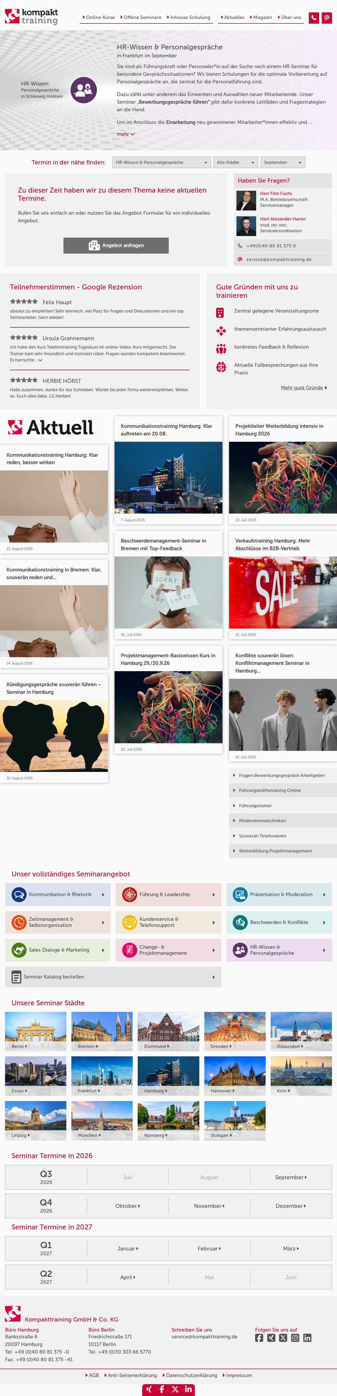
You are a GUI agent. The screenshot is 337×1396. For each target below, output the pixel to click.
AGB (93, 1375)
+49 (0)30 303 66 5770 (124, 1352)
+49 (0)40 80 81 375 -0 (41, 1352)
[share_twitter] (175, 1390)
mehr (123, 134)
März (289, 1248)
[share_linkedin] (188, 1390)
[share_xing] (148, 1390)
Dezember (289, 1206)
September (289, 1177)
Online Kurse (100, 17)
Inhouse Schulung (190, 17)
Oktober (126, 1206)
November (207, 1206)
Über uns (291, 17)
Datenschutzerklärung (191, 1375)
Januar (126, 1248)
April (126, 1277)
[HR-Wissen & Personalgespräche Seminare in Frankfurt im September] (314, 18)
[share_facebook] (161, 1390)
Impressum (238, 1375)
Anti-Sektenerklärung (132, 1375)
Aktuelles (234, 17)
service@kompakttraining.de (204, 1337)
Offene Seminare (142, 17)
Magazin (262, 17)
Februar (208, 1248)
